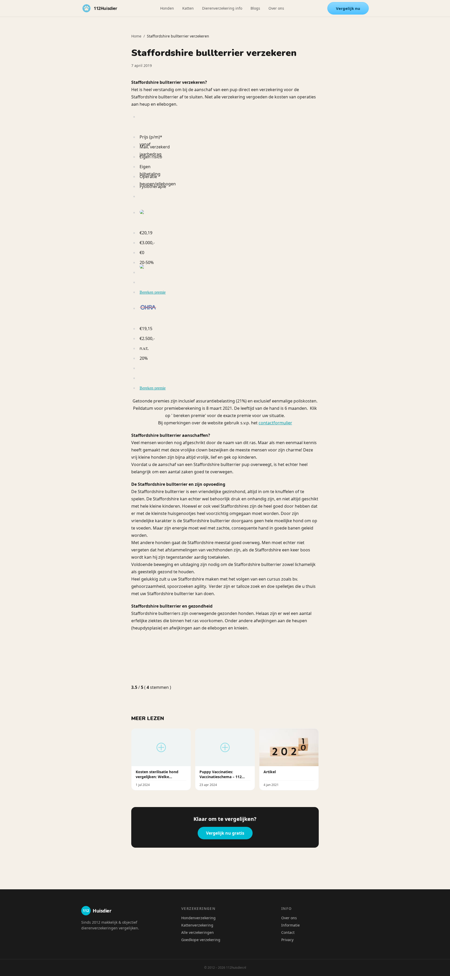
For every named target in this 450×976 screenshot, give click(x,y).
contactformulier (275, 423)
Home (136, 36)
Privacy (287, 939)
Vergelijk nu (348, 8)
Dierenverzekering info (222, 8)
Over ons (276, 8)
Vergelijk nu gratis (225, 833)
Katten (188, 8)
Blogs (255, 8)
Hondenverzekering (198, 917)
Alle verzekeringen (197, 932)
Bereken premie (153, 292)
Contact (288, 932)
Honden (167, 8)
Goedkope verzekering (200, 939)
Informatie (290, 925)
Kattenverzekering (197, 925)
